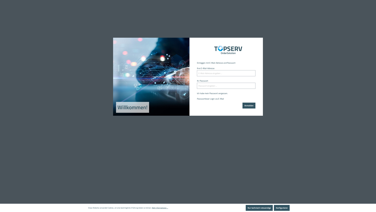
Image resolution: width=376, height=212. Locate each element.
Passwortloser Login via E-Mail (210, 98)
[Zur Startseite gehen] (226, 50)
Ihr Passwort (202, 80)
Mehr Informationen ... (160, 208)
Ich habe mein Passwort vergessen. (212, 93)
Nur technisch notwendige (259, 207)
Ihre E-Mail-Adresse (205, 68)
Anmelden (249, 105)
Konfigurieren (282, 207)
